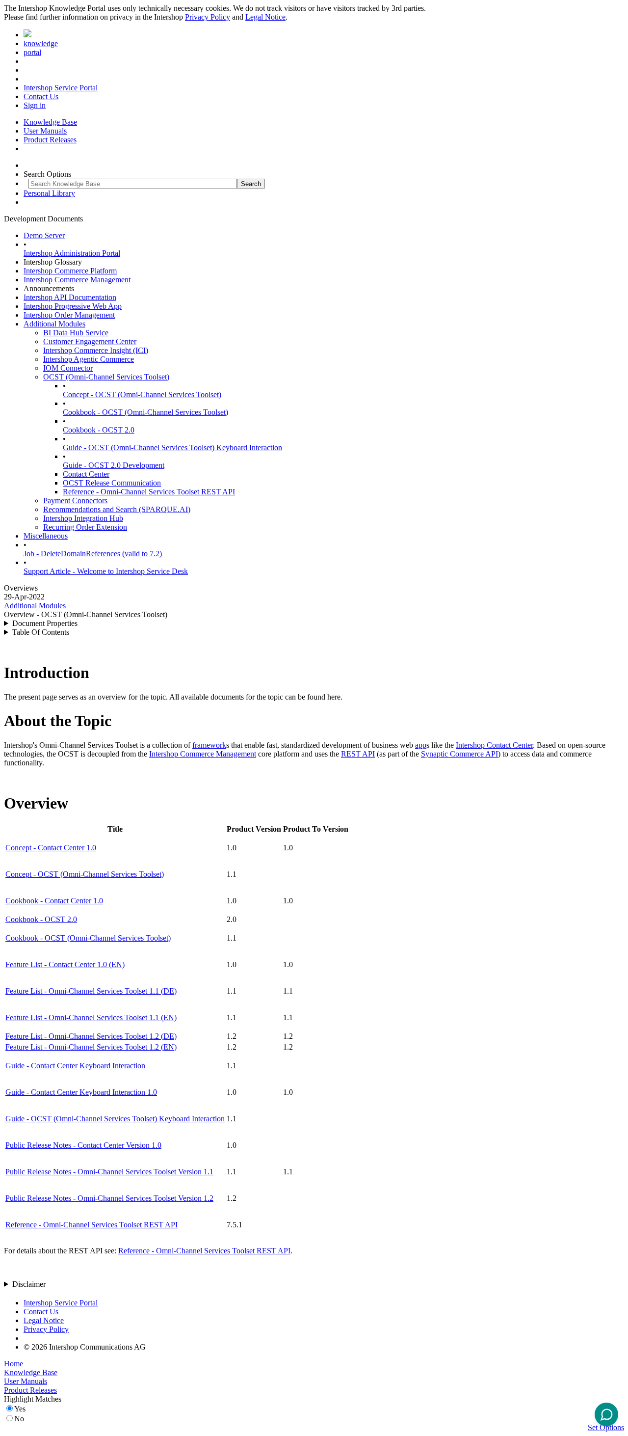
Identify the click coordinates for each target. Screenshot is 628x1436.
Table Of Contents (40, 632)
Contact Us (41, 96)
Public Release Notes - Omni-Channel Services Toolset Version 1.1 (109, 1171)
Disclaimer (29, 1284)
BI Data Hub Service (75, 332)
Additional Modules (54, 324)
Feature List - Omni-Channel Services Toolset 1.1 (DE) (91, 991)
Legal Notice (265, 17)
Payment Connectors (75, 500)
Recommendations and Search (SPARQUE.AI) (116, 509)
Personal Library (49, 193)
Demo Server (44, 235)
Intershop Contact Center (494, 745)
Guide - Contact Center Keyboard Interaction (75, 1065)
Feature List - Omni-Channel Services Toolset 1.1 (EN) (91, 1017)
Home (13, 1363)
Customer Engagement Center (89, 341)
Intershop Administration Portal (72, 253)
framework (209, 745)
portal (32, 52)
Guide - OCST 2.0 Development (113, 465)
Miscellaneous (46, 536)
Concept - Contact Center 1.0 (50, 847)
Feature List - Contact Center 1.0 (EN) (65, 964)
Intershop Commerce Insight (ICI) (95, 350)
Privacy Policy (207, 17)
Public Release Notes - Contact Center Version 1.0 (83, 1145)
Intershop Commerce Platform (70, 271)
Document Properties (45, 623)
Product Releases (50, 139)
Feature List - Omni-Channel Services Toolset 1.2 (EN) (91, 1047)
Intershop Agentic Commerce (88, 359)
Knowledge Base (50, 122)
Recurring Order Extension (85, 527)
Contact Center (86, 474)
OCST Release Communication (112, 483)
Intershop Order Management (69, 315)
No (19, 1418)
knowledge (41, 43)
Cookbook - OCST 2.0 (98, 430)
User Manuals (45, 131)
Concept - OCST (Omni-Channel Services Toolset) (142, 394)
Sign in (35, 105)
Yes (20, 1409)
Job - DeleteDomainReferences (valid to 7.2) (93, 553)
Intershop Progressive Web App (73, 306)
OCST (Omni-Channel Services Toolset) (106, 377)
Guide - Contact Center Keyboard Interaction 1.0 (81, 1092)
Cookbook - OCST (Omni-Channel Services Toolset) (145, 412)
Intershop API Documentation (70, 297)
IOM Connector (68, 368)
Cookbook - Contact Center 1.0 (54, 900)
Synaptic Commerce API (459, 754)
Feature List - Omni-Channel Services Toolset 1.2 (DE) (91, 1036)
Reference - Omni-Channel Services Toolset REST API (149, 492)
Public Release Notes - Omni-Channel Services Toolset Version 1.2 (109, 1198)
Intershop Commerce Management (77, 279)
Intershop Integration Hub (83, 518)
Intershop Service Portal (61, 87)
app (420, 745)
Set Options (606, 1427)
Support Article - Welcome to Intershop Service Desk (106, 571)
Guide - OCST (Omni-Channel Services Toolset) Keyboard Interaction (172, 447)
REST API (358, 754)
